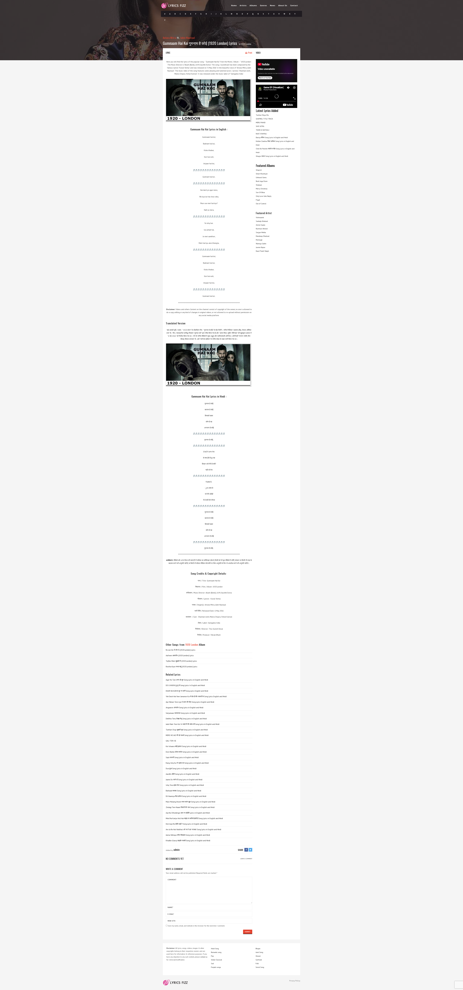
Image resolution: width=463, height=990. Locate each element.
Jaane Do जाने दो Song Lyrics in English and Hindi (184, 779)
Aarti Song (259, 952)
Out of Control (261, 204)
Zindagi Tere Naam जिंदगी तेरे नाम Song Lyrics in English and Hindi (190, 807)
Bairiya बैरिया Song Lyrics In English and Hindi (272, 137)
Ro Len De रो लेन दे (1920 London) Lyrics (180, 650)
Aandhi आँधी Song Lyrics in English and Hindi (182, 774)
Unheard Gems (261, 177)
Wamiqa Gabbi (261, 244)
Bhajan (258, 948)
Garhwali (259, 960)
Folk (257, 963)
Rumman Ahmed (262, 229)
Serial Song (260, 967)
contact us (203, 957)
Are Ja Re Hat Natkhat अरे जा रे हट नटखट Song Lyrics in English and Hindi (193, 829)
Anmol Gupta (260, 225)
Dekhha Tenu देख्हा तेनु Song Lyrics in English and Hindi (186, 718)
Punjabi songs (216, 967)
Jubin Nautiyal (187, 38)
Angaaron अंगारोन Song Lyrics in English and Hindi (184, 707)
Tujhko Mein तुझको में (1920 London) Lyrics (181, 661)
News (272, 5)
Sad (212, 963)
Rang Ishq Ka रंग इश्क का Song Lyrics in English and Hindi (187, 763)
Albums (253, 5)
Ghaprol (259, 170)
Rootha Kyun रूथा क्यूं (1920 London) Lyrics (181, 666)
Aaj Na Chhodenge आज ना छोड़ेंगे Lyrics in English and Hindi (188, 813)
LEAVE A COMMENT (246, 859)
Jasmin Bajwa (260, 247)
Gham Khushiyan (262, 174)
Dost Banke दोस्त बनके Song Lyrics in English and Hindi (186, 752)
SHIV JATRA (260, 126)
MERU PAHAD (261, 122)
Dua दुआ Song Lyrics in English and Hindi (181, 768)
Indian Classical (216, 960)
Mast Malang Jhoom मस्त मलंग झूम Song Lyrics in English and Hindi (190, 802)
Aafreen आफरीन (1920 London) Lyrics (180, 655)
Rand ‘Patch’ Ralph (262, 251)
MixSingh (259, 240)
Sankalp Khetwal (262, 221)
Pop (212, 956)
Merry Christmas (261, 189)
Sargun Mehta (261, 232)
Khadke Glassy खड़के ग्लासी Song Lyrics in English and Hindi (188, 840)
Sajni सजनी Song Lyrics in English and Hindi (182, 757)
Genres (263, 5)
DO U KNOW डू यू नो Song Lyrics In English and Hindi (185, 685)
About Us (282, 5)
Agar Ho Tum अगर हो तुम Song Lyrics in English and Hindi (187, 680)
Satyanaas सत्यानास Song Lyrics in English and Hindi (185, 713)
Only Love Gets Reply (263, 196)
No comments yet (175, 858)
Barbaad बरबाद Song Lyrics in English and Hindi (183, 791)
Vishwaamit (260, 217)
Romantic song (216, 952)
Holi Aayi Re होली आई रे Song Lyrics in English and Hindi (186, 824)
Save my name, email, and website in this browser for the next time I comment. (196, 926)
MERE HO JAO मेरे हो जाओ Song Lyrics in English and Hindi (187, 735)
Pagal (258, 200)
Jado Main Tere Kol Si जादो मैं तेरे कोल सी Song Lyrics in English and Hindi (192, 724)
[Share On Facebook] (246, 850)
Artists (243, 5)
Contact (294, 5)
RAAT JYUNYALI (261, 134)
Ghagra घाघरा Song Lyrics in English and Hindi (272, 156)
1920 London (246, 44)
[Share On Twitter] (250, 850)
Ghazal (258, 956)
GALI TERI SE (171, 741)
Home (234, 5)
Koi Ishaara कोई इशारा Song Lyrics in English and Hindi (186, 746)
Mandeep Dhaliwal (262, 236)
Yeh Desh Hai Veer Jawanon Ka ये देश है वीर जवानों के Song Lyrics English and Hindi (196, 696)
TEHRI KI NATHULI (262, 130)
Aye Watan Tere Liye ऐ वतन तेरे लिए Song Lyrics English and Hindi (190, 702)
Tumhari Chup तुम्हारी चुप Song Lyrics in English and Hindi (187, 730)
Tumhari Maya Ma (262, 115)
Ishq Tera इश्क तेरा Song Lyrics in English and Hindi (185, 785)
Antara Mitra (169, 38)
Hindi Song (215, 948)
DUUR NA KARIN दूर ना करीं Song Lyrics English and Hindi (187, 691)
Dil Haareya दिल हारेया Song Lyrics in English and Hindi (186, 796)
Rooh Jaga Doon (261, 181)
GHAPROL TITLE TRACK (264, 119)
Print (250, 52)
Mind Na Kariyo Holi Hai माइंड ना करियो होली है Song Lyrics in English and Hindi (194, 818)
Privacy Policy (294, 981)
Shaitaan (259, 185)
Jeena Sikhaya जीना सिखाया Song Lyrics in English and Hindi (188, 835)
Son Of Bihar (260, 192)
